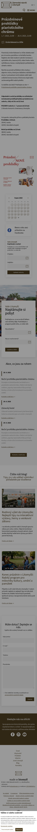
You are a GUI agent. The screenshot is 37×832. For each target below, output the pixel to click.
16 (15, 211)
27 (28, 214)
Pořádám (18, 756)
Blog (17, 763)
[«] (9, 198)
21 (9, 214)
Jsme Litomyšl (18, 761)
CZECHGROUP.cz (30, 786)
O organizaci (14, 793)
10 (18, 208)
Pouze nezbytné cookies (7, 829)
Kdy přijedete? (9, 329)
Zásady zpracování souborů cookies (18, 798)
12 (25, 208)
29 (12, 217)
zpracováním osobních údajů (14, 695)
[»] (28, 198)
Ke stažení (6, 793)
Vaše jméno (6, 637)
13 (28, 208)
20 (28, 211)
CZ (32, 5)
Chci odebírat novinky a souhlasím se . (16, 694)
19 (25, 211)
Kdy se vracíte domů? (12, 339)
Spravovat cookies (7, 826)
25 (21, 214)
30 (15, 217)
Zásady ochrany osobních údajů (25, 796)
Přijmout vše (19, 829)
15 (12, 211)
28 (9, 217)
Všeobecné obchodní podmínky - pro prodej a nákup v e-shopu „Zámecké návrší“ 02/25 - (18, 806)
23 (15, 214)
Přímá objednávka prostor (26, 793)
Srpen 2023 (18, 198)
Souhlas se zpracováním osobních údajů (18, 800)
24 (18, 214)
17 (18, 211)
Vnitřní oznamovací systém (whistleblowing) (18, 803)
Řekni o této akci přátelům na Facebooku (21, 230)
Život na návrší (20, 506)
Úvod (18, 751)
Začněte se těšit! (12, 349)
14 (9, 211)
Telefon (5, 655)
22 (12, 214)
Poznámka (6, 664)
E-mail (5, 646)
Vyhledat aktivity (18, 272)
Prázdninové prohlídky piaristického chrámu (16, 87)
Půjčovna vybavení (9, 796)
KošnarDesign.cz (14, 786)
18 (21, 211)
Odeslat (30, 699)
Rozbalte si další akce (7, 396)
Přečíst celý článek (7, 541)
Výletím (17, 758)
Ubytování (17, 753)
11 (21, 208)
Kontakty (18, 765)
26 (25, 214)
